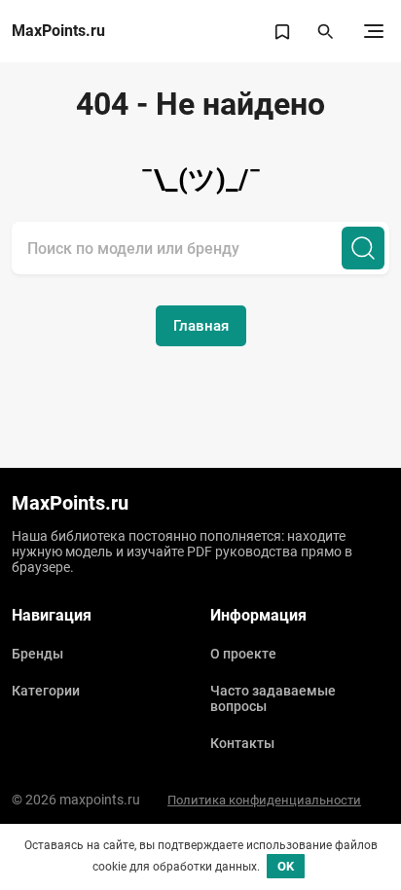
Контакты (242, 743)
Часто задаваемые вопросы (273, 698)
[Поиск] (363, 248)
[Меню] (373, 31)
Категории (46, 690)
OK (285, 866)
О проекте (243, 653)
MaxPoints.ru (58, 31)
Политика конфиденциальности (264, 800)
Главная (201, 326)
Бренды (37, 653)
